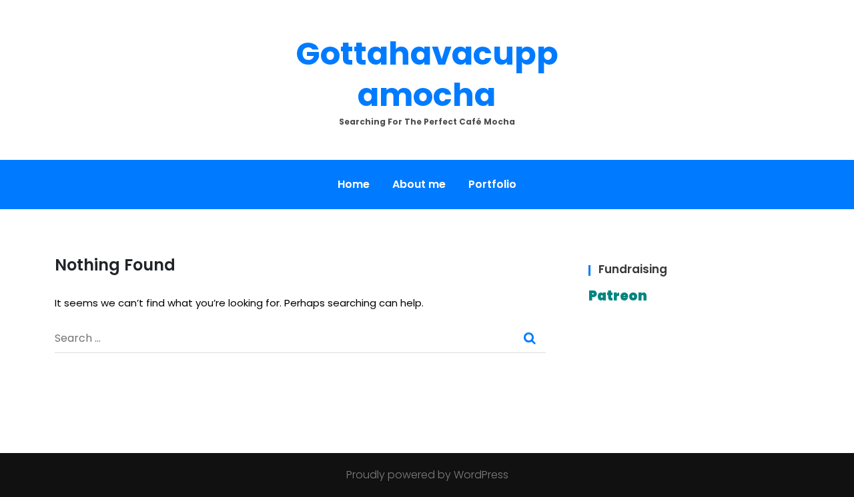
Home (354, 184)
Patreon (617, 295)
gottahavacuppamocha (427, 74)
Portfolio (492, 184)
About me (419, 184)
